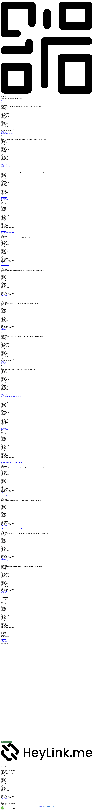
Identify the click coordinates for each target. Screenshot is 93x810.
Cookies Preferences (6, 741)
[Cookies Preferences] (2, 807)
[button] (46, 695)
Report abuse (4, 739)
